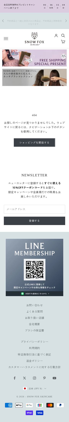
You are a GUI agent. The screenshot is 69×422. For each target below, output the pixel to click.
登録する (34, 220)
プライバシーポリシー (34, 341)
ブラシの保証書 (34, 330)
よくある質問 (34, 311)
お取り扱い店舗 (34, 318)
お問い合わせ (34, 305)
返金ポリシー (34, 361)
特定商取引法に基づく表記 (34, 354)
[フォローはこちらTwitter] (24, 378)
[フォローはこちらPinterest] (44, 378)
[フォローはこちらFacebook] (14, 378)
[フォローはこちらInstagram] (34, 378)
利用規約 (34, 348)
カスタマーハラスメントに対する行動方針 (34, 367)
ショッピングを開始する (34, 142)
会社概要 (34, 324)
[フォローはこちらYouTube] (54, 378)
